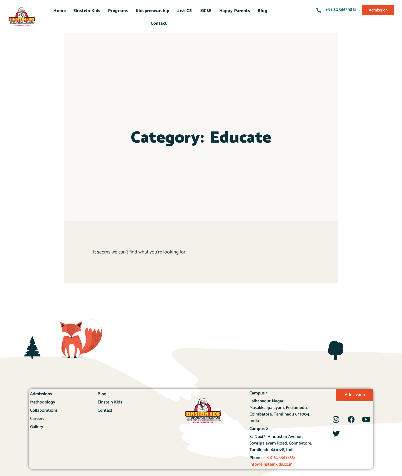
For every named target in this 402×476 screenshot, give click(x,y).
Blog (262, 11)
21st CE (184, 11)
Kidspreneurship (153, 11)
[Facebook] (351, 419)
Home (59, 11)
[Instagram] (336, 419)
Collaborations (44, 410)
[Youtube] (366, 419)
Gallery (36, 427)
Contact (159, 23)
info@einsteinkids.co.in (271, 464)
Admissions (41, 394)
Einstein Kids (86, 11)
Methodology (42, 402)
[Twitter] (336, 433)
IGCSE (205, 11)
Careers (37, 418)
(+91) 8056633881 (278, 457)
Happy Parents (234, 11)
